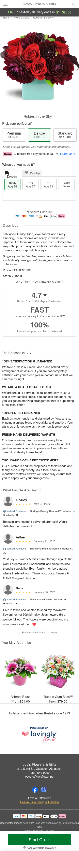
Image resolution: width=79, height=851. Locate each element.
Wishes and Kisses (41, 599)
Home (6, 17)
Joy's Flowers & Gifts (39, 4)
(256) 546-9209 (40, 773)
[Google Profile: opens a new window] (44, 790)
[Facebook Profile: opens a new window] (35, 790)
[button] (70, 842)
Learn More (67, 154)
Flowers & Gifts (21, 17)
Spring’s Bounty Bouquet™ (45, 511)
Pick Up (35, 173)
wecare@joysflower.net (39, 776)
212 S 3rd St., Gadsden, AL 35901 (39, 769)
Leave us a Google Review (39, 802)
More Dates (66, 184)
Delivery (12, 175)
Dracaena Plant (39, 548)
